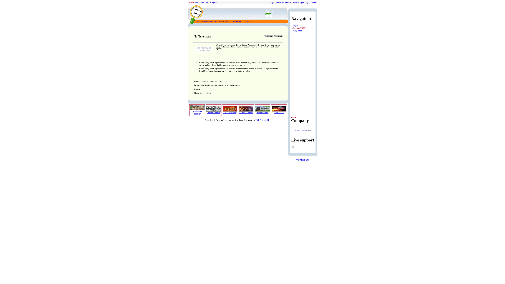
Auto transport (263, 112)
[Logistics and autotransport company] (262, 111)
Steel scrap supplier (197, 112)
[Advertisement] (242, 14)
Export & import (246, 112)
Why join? (297, 31)
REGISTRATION (208, 21)
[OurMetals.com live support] (301, 151)
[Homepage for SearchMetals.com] (196, 19)
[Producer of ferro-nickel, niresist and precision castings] (279, 111)
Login (271, 2)
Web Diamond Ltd (263, 120)
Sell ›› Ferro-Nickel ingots (206, 2)
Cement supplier (213, 112)
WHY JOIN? (219, 21)
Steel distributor (229, 112)
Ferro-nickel (279, 112)
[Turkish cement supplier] (213, 111)
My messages (298, 2)
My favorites (310, 2)
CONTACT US (247, 21)
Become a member (283, 2)
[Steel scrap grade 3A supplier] (197, 109)
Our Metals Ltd (302, 160)
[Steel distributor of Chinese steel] (230, 111)
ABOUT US (227, 21)
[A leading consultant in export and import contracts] (246, 111)
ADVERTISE (237, 21)
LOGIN (199, 21)
